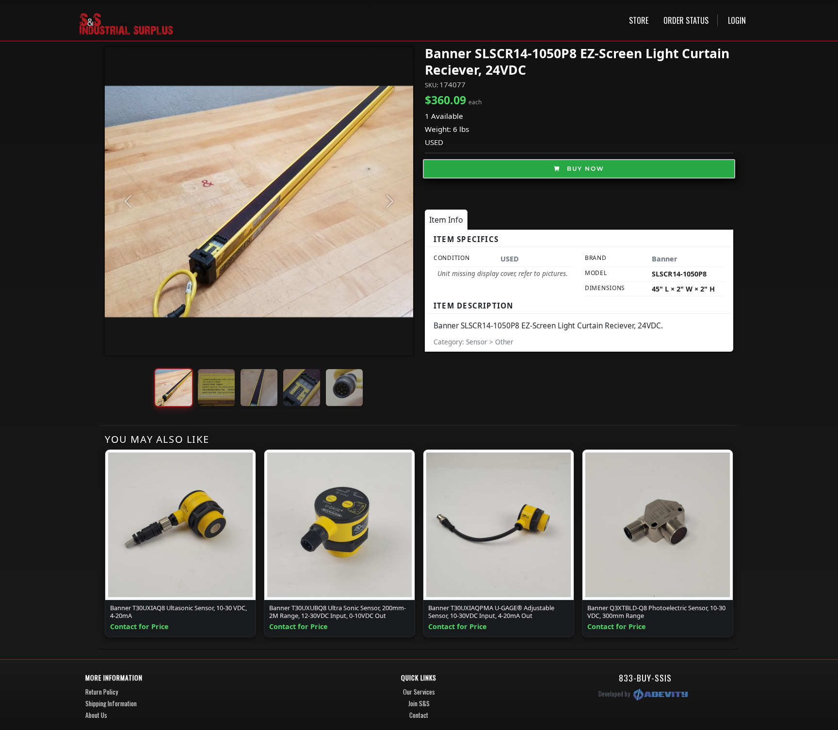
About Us (96, 715)
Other (504, 341)
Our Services (419, 692)
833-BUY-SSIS (645, 677)
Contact (418, 715)
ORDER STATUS (686, 20)
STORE (638, 20)
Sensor (477, 341)
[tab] (446, 220)
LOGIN (737, 20)
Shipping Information (111, 703)
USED (434, 142)
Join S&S (419, 703)
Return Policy (101, 692)
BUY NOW (584, 168)
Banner (664, 258)
